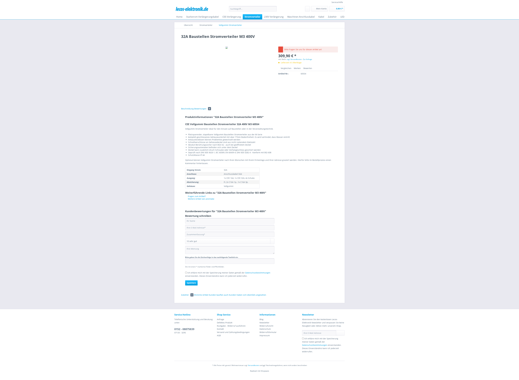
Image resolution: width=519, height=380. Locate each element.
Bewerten (307, 68)
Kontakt (220, 329)
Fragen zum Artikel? (196, 196)
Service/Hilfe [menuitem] (337, 2)
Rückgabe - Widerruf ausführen (231, 326)
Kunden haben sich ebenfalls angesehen (247, 295)
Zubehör (186, 295)
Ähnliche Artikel (201, 295)
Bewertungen (202, 108)
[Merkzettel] (307, 8)
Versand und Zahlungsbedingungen (233, 332)
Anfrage (220, 319)
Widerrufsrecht (266, 326)
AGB (219, 335)
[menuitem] (253, 10)
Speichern (191, 283)
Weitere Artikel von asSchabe (200, 199)
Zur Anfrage (307, 59)
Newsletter (264, 322)
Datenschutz (265, 329)
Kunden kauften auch (218, 295)
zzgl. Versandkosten (294, 59)
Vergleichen (285, 68)
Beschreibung (187, 108)
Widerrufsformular (268, 332)
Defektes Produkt (224, 322)
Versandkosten (253, 365)
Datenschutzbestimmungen (257, 272)
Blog (261, 319)
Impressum (265, 335)
